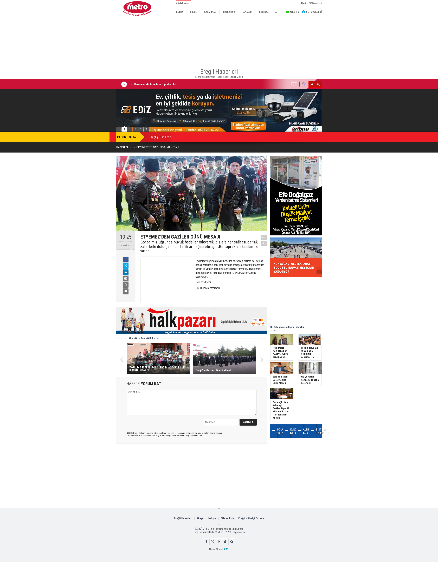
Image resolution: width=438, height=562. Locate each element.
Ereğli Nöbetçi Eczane (251, 518)
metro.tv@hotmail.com (229, 528)
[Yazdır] (125, 285)
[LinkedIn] (125, 272)
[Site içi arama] (318, 84)
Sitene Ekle (227, 518)
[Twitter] (125, 266)
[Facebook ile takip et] (206, 541)
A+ (264, 237)
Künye (200, 518)
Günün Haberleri (183, 3)
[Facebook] (125, 259)
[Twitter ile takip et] (213, 541)
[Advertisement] (99, 79)
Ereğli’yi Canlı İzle (160, 137)
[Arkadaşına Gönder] (125, 278)
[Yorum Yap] (125, 291)
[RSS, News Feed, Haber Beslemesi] (219, 541)
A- (264, 243)
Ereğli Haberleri (183, 518)
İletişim (212, 518)
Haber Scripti (216, 549)
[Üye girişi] (311, 84)
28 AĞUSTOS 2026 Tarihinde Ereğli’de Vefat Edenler (165, 86)
